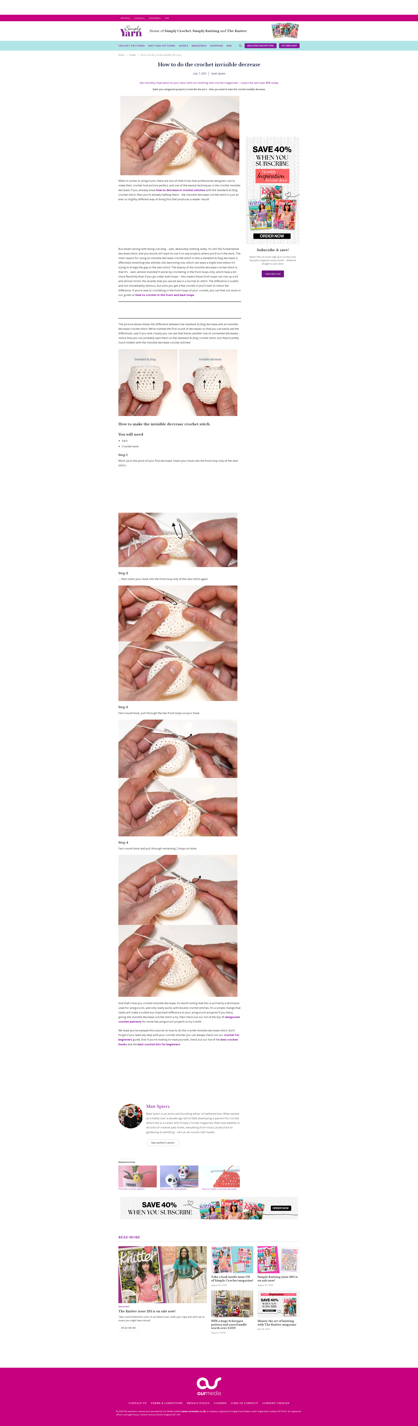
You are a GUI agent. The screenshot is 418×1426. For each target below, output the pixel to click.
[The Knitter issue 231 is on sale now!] (162, 1274)
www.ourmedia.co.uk (193, 1411)
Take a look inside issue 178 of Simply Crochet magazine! (232, 1278)
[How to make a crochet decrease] (221, 1176)
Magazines (199, 45)
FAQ (167, 17)
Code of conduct (244, 1403)
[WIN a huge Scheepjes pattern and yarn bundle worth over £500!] (232, 1303)
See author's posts (162, 1142)
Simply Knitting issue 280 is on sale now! (277, 1278)
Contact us (139, 17)
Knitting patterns (161, 45)
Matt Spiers (158, 1106)
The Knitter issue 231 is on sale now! (147, 1311)
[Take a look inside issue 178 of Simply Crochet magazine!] (232, 1259)
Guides (183, 45)
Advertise (125, 17)
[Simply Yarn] (131, 31)
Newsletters (155, 17)
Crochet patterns (131, 45)
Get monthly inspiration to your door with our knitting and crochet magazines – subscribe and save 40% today (209, 83)
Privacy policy (198, 1403)
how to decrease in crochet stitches (180, 190)
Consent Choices (275, 1403)
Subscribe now (273, 273)
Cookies (220, 1403)
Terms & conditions (167, 1403)
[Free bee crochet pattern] (137, 1176)
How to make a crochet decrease (219, 1188)
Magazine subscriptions (260, 45)
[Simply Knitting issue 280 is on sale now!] (278, 1259)
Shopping (216, 45)
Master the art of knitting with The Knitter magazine (276, 1322)
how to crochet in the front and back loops (165, 295)
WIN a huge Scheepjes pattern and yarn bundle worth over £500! (229, 1324)
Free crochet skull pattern (173, 1188)
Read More (128, 1328)
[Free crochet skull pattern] (179, 1176)
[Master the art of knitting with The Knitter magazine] (278, 1303)
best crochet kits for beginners (159, 1044)
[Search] (240, 45)
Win (229, 45)
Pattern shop (289, 45)
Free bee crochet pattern (131, 1188)
